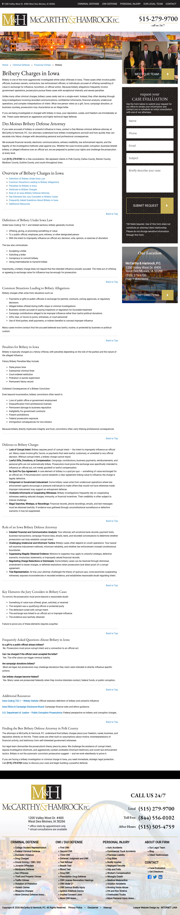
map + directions (137, 279)
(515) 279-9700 (136, 275)
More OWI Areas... (69, 898)
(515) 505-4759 (156, 826)
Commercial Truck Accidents (121, 851)
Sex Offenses (21, 873)
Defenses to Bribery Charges (23, 189)
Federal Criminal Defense (27, 851)
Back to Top (112, 214)
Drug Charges (22, 858)
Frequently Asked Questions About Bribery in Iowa (33, 200)
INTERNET (169, 907)
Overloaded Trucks (116, 894)
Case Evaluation (157, 868)
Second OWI (66, 851)
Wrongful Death (115, 876)
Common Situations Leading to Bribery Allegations (34, 182)
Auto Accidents (114, 847)
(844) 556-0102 (156, 817)
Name (132, 121)
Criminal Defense (88, 3)
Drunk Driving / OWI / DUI (27, 862)
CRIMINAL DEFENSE (25, 842)
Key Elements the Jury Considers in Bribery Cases (33, 196)
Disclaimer (93, 907)
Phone (133, 133)
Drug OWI (64, 873)
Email (132, 145)
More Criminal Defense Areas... (30, 894)
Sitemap (107, 907)
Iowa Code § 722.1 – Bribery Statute (20, 700)
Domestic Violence (24, 855)
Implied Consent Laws (71, 894)
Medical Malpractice (117, 880)
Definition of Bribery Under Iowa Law (27, 178)
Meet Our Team (147, 74)
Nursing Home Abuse (117, 887)
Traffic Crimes (22, 880)
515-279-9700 (158, 19)
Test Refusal (66, 862)
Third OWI (65, 855)
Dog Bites (112, 858)
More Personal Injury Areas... (121, 898)
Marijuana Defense (24, 869)
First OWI (64, 847)
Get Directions (148, 295)
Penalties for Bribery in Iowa (23, 185)
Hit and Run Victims (117, 891)
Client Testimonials (158, 855)
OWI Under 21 (67, 883)
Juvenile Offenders (24, 865)
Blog (151, 851)
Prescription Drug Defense (73, 876)
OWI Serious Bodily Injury (72, 887)
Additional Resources (19, 204)
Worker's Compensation (119, 873)
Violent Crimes (22, 887)
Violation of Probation (26, 883)
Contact (171, 3)
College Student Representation (30, 847)
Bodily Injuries (114, 862)
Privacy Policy (75, 907)
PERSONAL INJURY (116, 842)
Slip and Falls (114, 869)
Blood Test (65, 869)
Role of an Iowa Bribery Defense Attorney (29, 193)
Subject (133, 158)
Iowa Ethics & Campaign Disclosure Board (23, 706)
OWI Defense (109, 3)
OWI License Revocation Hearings (76, 880)
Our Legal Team (153, 3)
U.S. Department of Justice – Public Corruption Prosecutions (32, 712)
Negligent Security (116, 865)
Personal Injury (130, 3)
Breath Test (65, 865)
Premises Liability (116, 855)
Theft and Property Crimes (28, 876)
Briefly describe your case (145, 170)
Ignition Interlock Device (72, 891)
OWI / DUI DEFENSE (69, 842)
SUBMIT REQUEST (145, 205)
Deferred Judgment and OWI (74, 858)
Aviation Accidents (116, 883)
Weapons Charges (24, 891)
